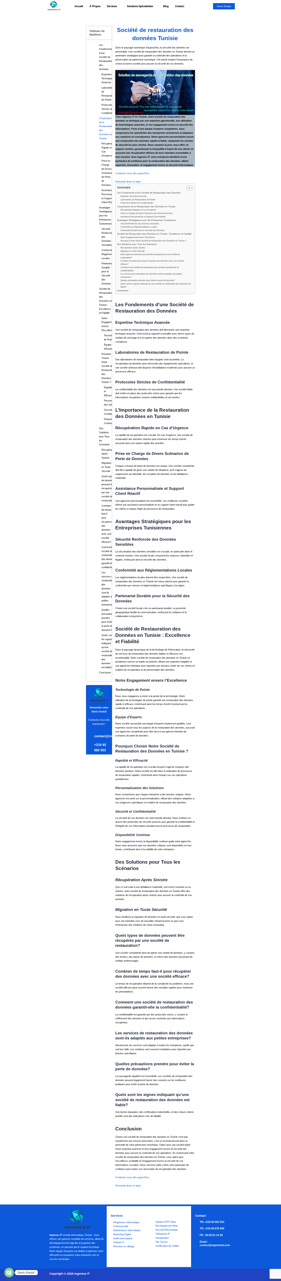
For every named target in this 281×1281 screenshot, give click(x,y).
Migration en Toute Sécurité (106, 467)
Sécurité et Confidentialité (111, 411)
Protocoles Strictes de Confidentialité (108, 108)
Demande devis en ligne (128, 181)
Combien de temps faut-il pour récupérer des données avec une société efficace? (106, 523)
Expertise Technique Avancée (106, 78)
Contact (179, 6)
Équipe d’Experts (109, 346)
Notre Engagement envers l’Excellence (108, 324)
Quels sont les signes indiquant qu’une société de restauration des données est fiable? (107, 651)
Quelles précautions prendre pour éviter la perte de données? (107, 619)
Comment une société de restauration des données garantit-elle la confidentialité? (109, 557)
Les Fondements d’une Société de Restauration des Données (106, 57)
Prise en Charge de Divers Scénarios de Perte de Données (106, 172)
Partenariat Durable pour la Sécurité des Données (107, 273)
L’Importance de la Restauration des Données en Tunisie (106, 128)
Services (112, 6)
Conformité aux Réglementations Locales (110, 254)
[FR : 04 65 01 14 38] (196, 1235)
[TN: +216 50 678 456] (196, 1228)
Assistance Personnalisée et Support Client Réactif (109, 196)
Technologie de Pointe (110, 337)
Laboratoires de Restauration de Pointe (108, 93)
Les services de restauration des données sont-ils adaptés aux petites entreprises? (108, 588)
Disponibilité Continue (110, 421)
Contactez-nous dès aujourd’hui (132, 173)
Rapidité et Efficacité (109, 391)
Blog (165, 6)
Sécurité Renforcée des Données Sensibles (107, 236)
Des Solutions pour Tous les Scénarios (104, 436)
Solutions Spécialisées (140, 6)
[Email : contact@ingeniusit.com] (196, 1241)
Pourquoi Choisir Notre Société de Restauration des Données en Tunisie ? (108, 368)
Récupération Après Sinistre (108, 453)
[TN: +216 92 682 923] (196, 1222)
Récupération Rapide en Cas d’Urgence (108, 149)
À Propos (94, 6)
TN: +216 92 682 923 (212, 1222)
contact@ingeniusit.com (113, 736)
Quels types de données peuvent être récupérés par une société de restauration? (108, 488)
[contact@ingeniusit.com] (90, 736)
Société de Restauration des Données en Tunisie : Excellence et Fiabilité (106, 300)
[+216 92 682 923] (90, 744)
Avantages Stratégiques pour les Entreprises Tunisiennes (105, 215)
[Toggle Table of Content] (188, 188)
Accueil (78, 6)
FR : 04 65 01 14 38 (211, 1235)
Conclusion (105, 672)
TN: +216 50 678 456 (212, 1228)
